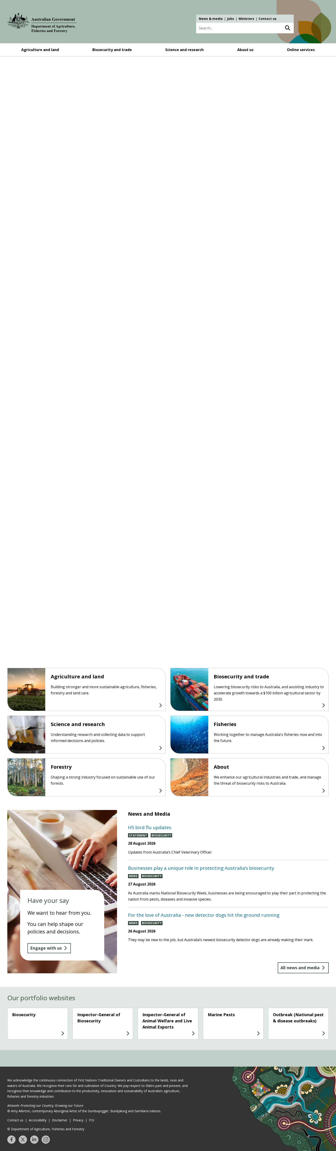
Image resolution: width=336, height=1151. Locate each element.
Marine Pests (221, 1014)
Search (287, 28)
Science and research (184, 49)
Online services (301, 49)
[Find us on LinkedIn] (34, 1139)
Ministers (246, 18)
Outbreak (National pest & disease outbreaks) (298, 1017)
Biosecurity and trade (112, 49)
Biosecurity (23, 1014)
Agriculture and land (40, 49)
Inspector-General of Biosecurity (98, 1017)
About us (245, 49)
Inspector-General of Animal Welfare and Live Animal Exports (167, 1021)
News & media (211, 18)
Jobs (230, 18)
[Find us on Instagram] (46, 1139)
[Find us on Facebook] (11, 1139)
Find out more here (40, 150)
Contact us (268, 18)
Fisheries (225, 724)
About (221, 766)
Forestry (61, 766)
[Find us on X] (23, 1139)
